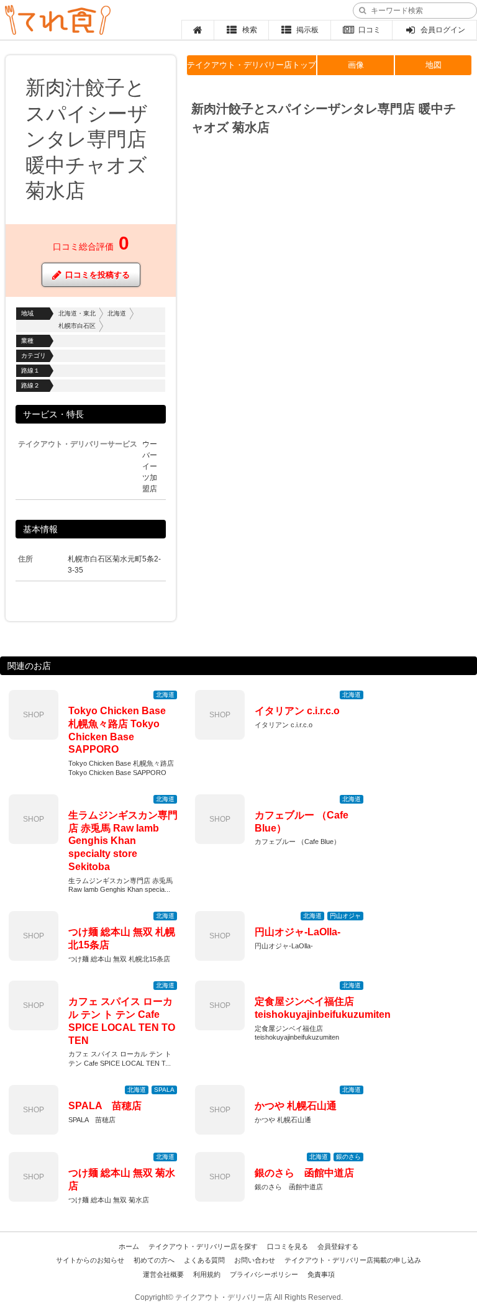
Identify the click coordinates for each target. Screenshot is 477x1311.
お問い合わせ (254, 1260)
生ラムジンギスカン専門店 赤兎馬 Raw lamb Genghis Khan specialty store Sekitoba (123, 841)
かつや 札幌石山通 (296, 1105)
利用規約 (206, 1274)
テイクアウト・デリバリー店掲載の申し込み (352, 1260)
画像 (356, 65)
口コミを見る (287, 1246)
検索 (249, 29)
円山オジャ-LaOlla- (297, 932)
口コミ (369, 29)
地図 (433, 65)
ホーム (129, 1246)
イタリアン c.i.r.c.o (297, 710)
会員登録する (337, 1246)
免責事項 (321, 1274)
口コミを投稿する (97, 274)
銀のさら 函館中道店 (304, 1173)
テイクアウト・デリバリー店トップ (251, 65)
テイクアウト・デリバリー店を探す (203, 1246)
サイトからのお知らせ (90, 1260)
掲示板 (307, 29)
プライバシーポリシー (264, 1274)
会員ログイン (442, 29)
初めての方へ (154, 1260)
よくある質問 (204, 1260)
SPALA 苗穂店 (105, 1105)
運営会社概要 (163, 1274)
